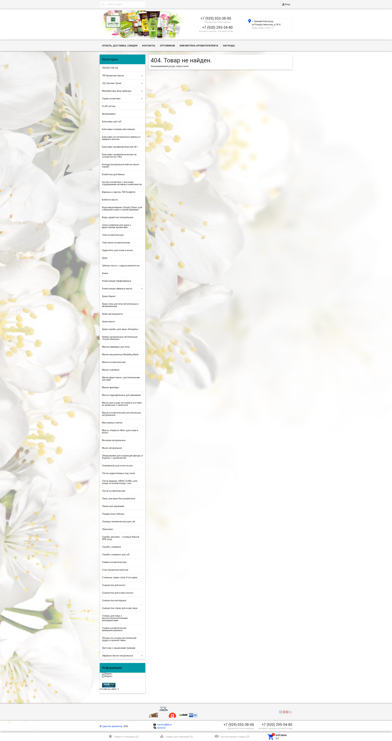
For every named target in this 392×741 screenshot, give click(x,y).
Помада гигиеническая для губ (118, 521)
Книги (105, 273)
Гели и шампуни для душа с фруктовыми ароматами (116, 226)
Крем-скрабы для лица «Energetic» (120, 329)
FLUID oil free (108, 106)
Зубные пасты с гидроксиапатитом (120, 265)
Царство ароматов (112, 726)
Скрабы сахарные (111, 546)
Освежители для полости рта (117, 465)
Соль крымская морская (115, 569)
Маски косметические (114, 362)
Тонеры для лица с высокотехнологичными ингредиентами (115, 618)
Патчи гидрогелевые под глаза (118, 473)
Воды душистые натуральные (117, 217)
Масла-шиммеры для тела (116, 346)
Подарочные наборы (113, 513)
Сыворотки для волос (114, 585)
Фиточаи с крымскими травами (118, 648)
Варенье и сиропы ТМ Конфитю (119, 192)
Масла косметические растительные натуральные (121, 413)
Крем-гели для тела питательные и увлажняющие (120, 305)
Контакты (148, 45)
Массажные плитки (112, 422)
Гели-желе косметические (116, 242)
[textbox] (123, 4)
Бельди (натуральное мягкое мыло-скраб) (121, 165)
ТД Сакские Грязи (111, 83)
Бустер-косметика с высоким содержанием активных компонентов (122, 183)
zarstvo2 (161, 727)
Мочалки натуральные (114, 440)
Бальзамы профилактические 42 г (120, 146)
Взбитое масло (110, 199)
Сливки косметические (114, 562)
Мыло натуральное (112, 448)
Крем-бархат (109, 296)
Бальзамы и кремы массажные (118, 129)
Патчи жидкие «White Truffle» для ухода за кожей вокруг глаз (119, 482)
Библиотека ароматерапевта (199, 45)
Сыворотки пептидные (114, 600)
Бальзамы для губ (111, 121)
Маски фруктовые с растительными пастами (121, 378)
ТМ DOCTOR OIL (110, 68)
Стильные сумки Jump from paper (120, 577)
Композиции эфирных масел (117, 288)
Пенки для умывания (113, 506)
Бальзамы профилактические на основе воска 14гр (119, 155)
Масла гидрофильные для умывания (121, 395)
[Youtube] (290, 712)
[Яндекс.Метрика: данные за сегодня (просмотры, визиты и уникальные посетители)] (107, 674)
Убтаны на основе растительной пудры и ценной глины (119, 639)
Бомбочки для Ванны (113, 174)
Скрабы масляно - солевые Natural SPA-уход (120, 538)
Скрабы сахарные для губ (116, 554)
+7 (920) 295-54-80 (217, 27)
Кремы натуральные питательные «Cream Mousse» (120, 338)
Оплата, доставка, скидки (119, 45)
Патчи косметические (113, 491)
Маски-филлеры (110, 387)
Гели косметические (113, 235)
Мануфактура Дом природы (116, 91)
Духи (104, 258)
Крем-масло (108, 321)
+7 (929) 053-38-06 (216, 18)
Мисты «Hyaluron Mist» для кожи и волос (120, 431)
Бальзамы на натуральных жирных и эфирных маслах (121, 138)
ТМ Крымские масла (113, 75)
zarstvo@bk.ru (162, 724)
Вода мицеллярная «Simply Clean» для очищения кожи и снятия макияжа (122, 208)
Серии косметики (111, 98)
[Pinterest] (287, 712)
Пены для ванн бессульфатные (118, 498)
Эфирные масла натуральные (117, 655)
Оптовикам (167, 45)
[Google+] (284, 712)
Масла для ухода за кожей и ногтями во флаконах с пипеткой (121, 403)
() (123, 736)
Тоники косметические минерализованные (114, 629)
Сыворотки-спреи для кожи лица (119, 608)
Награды (229, 45)
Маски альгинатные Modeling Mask (120, 354)
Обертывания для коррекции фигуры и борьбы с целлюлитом (122, 456)
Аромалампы (109, 113)
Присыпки (107, 529)
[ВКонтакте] (281, 712)
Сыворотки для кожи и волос (118, 592)
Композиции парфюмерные (116, 281)
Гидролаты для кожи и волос (117, 250)
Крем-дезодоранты (112, 313)
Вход (286, 4)
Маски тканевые (110, 369)
